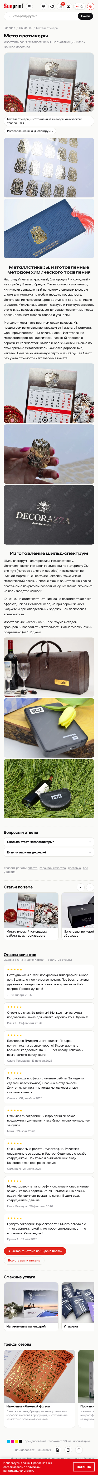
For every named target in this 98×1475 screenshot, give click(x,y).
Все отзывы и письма (24, 1260)
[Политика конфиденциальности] (79, 1450)
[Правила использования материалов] (68, 1450)
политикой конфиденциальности (21, 1469)
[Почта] (68, 6)
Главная (9, 28)
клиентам (44, 1450)
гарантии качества (52, 868)
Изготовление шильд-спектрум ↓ (30, 131)
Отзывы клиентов (20, 954)
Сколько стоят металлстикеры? (30, 842)
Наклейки (25, 28)
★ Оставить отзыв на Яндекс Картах (35, 1251)
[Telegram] (51, 6)
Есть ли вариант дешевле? (26, 852)
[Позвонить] (90, 6)
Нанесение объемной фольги (28, 1406)
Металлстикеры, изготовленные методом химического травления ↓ (44, 121)
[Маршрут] (43, 6)
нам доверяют (24, 1450)
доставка (74, 868)
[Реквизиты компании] (57, 1450)
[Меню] (29, 6)
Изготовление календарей (26, 1326)
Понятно (84, 1467)
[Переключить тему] (79, 6)
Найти (85, 16)
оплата (32, 868)
